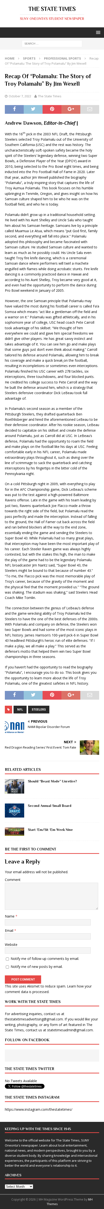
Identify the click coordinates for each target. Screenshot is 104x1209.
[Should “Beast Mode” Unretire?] (14, 786)
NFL (20, 709)
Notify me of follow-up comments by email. (45, 958)
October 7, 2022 (20, 96)
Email (9, 930)
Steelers (39, 709)
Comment (13, 879)
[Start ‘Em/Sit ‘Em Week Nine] (14, 831)
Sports (29, 58)
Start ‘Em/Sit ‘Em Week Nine (50, 830)
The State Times (49, 96)
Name (10, 916)
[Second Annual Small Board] (14, 810)
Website (11, 944)
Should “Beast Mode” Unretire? (52, 781)
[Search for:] (52, 43)
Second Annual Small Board (49, 806)
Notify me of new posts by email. (37, 966)
